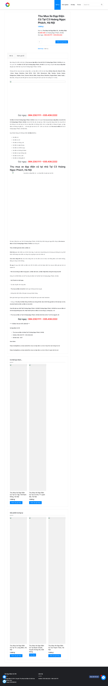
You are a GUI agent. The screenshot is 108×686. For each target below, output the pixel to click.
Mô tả (11, 56)
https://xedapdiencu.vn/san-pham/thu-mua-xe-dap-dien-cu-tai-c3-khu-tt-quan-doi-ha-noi (34, 350)
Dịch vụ (57, 4)
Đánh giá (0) (20, 56)
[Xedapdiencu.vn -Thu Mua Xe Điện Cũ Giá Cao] (8, 5)
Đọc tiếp (32, 655)
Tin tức (79, 4)
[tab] (11, 56)
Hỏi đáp (73, 4)
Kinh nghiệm (65, 4)
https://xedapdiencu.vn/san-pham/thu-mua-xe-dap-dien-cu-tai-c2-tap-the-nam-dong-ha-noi (35, 345)
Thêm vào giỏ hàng (62, 42)
